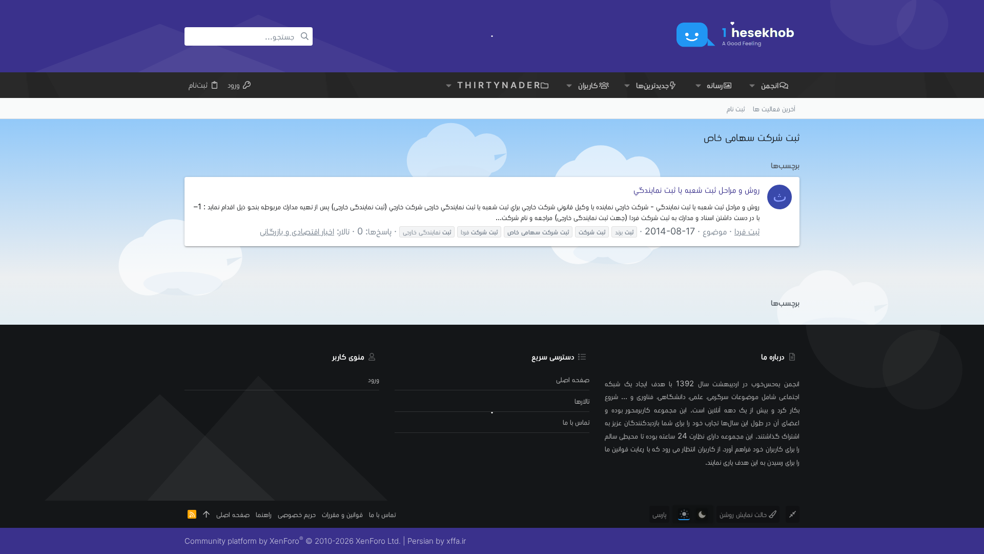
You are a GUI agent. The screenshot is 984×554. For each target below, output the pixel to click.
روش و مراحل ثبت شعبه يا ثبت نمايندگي (696, 189)
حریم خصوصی (297, 514)
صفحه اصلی (572, 379)
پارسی (659, 514)
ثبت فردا (747, 231)
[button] (752, 85)
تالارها (582, 401)
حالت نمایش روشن (744, 514)
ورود (373, 379)
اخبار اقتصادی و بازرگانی (297, 231)
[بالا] (206, 514)
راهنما (264, 514)
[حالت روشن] (684, 514)
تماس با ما (576, 422)
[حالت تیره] (702, 514)
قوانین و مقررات (342, 514)
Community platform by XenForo (292, 541)
